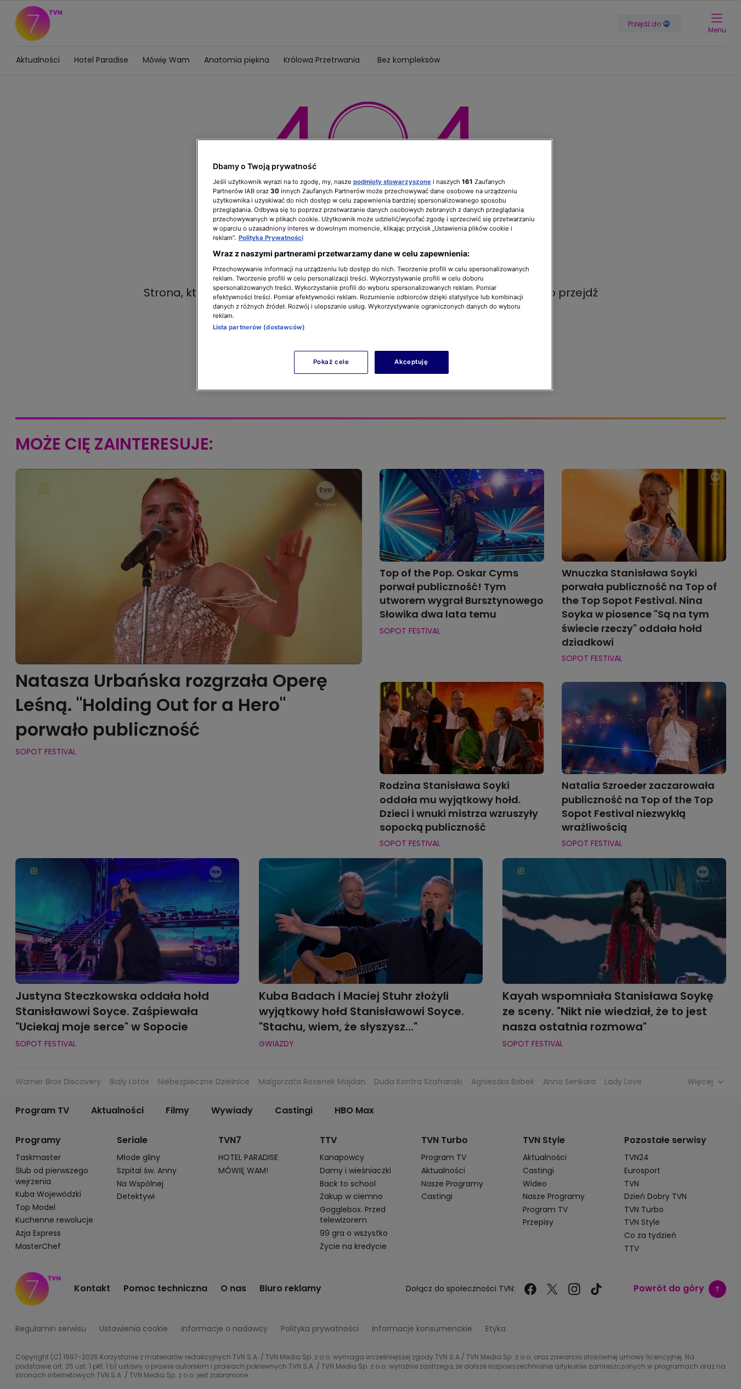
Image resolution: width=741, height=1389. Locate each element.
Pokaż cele (331, 362)
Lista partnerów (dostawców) (259, 327)
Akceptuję (411, 362)
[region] (374, 265)
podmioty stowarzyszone (392, 182)
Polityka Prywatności (271, 238)
